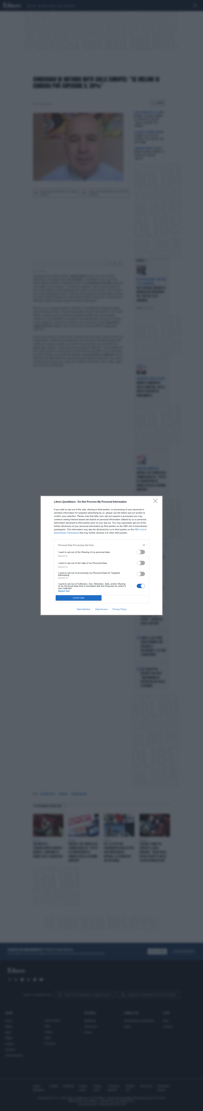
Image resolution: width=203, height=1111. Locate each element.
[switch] (141, 552)
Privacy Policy (119, 609)
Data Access (101, 609)
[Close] (156, 502)
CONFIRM (79, 598)
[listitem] (101, 545)
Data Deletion (83, 609)
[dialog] (101, 555)
